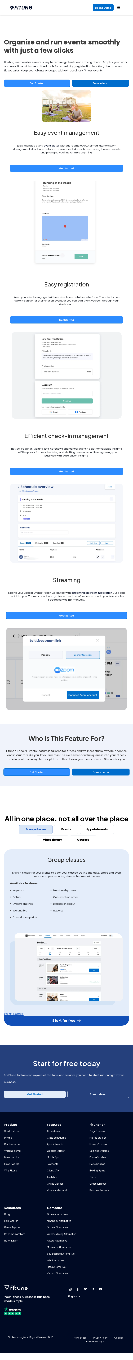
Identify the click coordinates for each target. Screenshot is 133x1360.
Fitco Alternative (56, 1266)
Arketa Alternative (57, 1240)
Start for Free (12, 1131)
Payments (52, 1163)
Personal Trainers (99, 1190)
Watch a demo (12, 1150)
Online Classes (55, 1183)
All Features (53, 1131)
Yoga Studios (97, 1131)
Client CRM (53, 1170)
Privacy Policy (100, 1337)
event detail (51, 145)
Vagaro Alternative (57, 1273)
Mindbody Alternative (59, 1220)
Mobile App (53, 1157)
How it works (11, 1157)
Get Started (37, 83)
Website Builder (56, 1150)
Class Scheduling (56, 1137)
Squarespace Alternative (61, 1253)
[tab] (35, 829)
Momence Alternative (59, 1247)
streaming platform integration (92, 593)
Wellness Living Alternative (61, 1233)
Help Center (11, 1220)
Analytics (52, 1177)
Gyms (93, 1177)
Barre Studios (97, 1163)
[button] (76, 1296)
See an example (14, 1013)
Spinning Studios (99, 1150)
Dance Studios (98, 1157)
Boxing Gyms (97, 1170)
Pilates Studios (98, 1137)
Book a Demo (103, 7)
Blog (7, 1214)
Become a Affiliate (14, 1233)
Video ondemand (57, 1190)
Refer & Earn (11, 1240)
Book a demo (100, 83)
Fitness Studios (98, 1144)
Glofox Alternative (57, 1227)
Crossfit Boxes (98, 1183)
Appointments (55, 1144)
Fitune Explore (12, 1227)
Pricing (8, 1137)
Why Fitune (10, 1170)
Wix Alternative (55, 1260)
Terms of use (79, 1337)
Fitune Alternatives (57, 1214)
